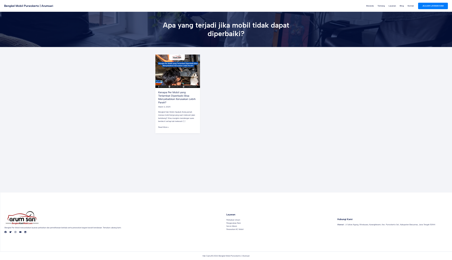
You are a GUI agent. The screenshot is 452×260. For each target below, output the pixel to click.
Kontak (411, 6)
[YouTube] (20, 232)
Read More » (163, 127)
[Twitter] (10, 232)
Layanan (392, 6)
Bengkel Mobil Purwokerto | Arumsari (28, 6)
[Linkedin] (25, 232)
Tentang (381, 6)
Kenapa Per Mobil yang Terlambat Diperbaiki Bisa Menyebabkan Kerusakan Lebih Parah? (177, 97)
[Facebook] (5, 232)
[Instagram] (15, 232)
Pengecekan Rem (233, 223)
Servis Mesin (231, 226)
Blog (402, 6)
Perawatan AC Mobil (234, 229)
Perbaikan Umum (233, 220)
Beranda (370, 6)
